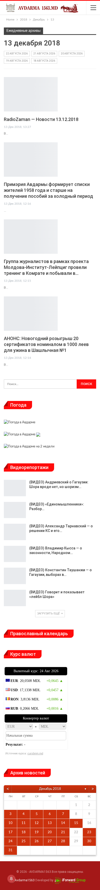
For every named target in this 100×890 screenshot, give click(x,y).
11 (24, 823)
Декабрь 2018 (50, 789)
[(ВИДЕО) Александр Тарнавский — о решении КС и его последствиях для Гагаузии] (15, 532)
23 (89, 832)
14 (63, 823)
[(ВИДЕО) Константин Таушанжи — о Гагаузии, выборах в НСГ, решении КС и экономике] (15, 576)
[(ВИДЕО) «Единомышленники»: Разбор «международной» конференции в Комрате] (15, 510)
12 (37, 823)
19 (37, 832)
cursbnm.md (35, 753)
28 (63, 841)
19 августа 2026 (17, 60)
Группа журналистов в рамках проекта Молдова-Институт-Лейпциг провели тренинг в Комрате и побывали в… (46, 267)
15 (76, 823)
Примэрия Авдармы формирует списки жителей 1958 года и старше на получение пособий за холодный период (48, 190)
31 (10, 850)
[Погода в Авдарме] (19, 423)
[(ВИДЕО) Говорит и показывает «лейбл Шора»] (15, 598)
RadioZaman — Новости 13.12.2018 (41, 119)
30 (89, 841)
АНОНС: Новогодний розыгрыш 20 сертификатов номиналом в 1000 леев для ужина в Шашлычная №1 (46, 344)
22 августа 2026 (17, 53)
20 (50, 832)
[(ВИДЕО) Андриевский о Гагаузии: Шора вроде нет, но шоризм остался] (15, 488)
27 (50, 841)
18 (24, 832)
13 (50, 823)
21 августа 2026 (44, 53)
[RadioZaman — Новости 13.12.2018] (31, 94)
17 (10, 832)
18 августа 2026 (44, 60)
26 (37, 841)
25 (24, 841)
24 (10, 841)
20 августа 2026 (72, 53)
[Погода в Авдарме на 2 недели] (29, 447)
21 (63, 832)
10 (10, 823)
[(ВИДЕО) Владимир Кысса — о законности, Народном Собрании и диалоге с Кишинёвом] (15, 554)
